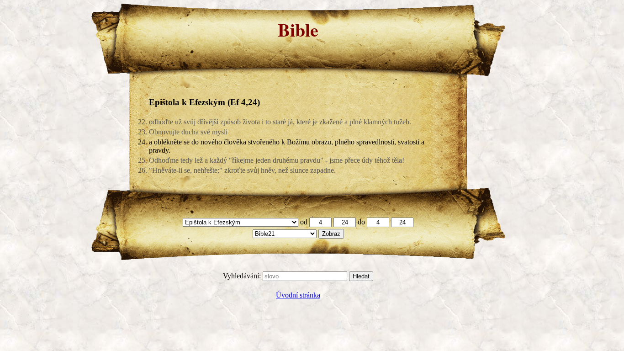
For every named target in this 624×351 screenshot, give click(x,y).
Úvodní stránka (298, 295)
